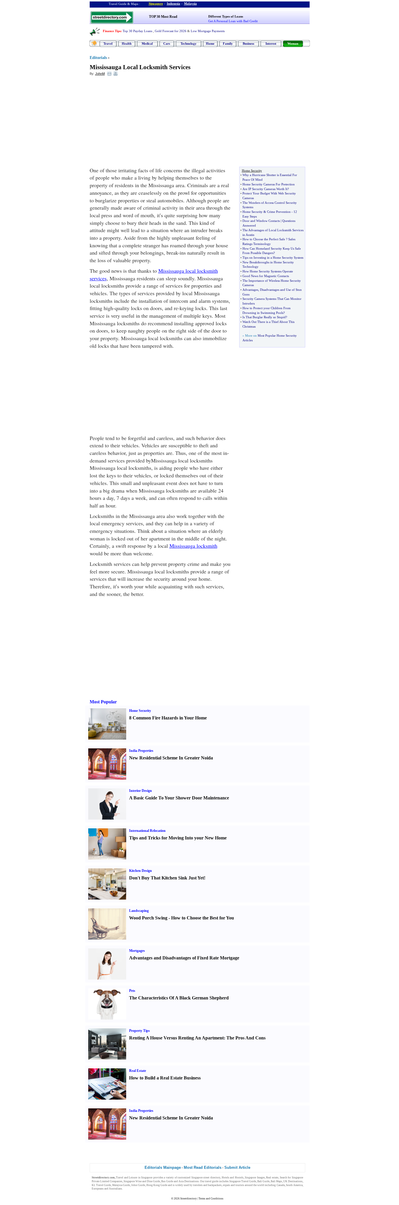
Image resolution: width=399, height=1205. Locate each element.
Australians (115, 1188)
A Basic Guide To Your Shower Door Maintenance (179, 797)
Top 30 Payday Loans (137, 31)
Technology (189, 43)
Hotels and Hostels (233, 1177)
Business (248, 43)
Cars (166, 43)
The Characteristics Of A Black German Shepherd (179, 997)
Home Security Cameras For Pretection (268, 184)
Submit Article (237, 1167)
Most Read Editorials (202, 1167)
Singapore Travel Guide (242, 1181)
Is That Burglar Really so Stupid (264, 317)
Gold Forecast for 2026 (170, 31)
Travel (107, 43)
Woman (292, 43)
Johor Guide (138, 1185)
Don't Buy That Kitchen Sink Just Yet (166, 877)
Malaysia (190, 3)
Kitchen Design (140, 871)
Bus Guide (167, 1181)
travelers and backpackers (207, 1185)
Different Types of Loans (225, 16)
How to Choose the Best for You (202, 917)
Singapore (156, 3)
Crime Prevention (279, 211)
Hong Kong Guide (156, 1185)
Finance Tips (112, 31)
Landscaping (139, 911)
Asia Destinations (188, 1181)
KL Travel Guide (101, 1185)
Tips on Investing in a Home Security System (272, 257)
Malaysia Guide (121, 1185)
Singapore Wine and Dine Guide (142, 1181)
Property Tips (139, 1031)
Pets (132, 991)
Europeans (98, 1188)
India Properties (141, 751)
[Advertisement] (137, 123)
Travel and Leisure (126, 1177)
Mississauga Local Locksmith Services (140, 67)
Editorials (98, 57)
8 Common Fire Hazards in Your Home (168, 717)
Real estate (272, 1177)
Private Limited (100, 1181)
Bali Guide (263, 1181)
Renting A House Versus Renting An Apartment (176, 1037)
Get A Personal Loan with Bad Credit (233, 21)
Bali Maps (276, 1181)
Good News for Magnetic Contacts (265, 276)
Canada (281, 1185)
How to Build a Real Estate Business (165, 1077)
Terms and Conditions (211, 1198)
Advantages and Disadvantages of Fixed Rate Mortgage (184, 957)
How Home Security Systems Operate (267, 271)
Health (126, 43)
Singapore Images (255, 1177)
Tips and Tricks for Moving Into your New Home (178, 837)
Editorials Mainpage (163, 1167)
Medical (147, 43)
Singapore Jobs (131, 1188)
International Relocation (147, 831)
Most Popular (103, 701)
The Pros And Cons (246, 1037)
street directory (211, 1177)
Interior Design (140, 791)
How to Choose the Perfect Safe (263, 239)
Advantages (250, 289)
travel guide (211, 1181)
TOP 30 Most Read (163, 17)
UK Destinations (293, 1181)
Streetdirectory (188, 1198)
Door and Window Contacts (261, 220)
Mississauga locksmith (193, 545)
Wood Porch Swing (148, 917)
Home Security (252, 211)
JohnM (100, 73)
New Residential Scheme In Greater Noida (171, 757)
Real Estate (137, 1071)
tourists (239, 1185)
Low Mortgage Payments (208, 31)
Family (228, 43)
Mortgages (137, 951)
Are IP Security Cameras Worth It (264, 189)
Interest (271, 43)
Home (210, 43)
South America (294, 1185)
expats (226, 1185)
